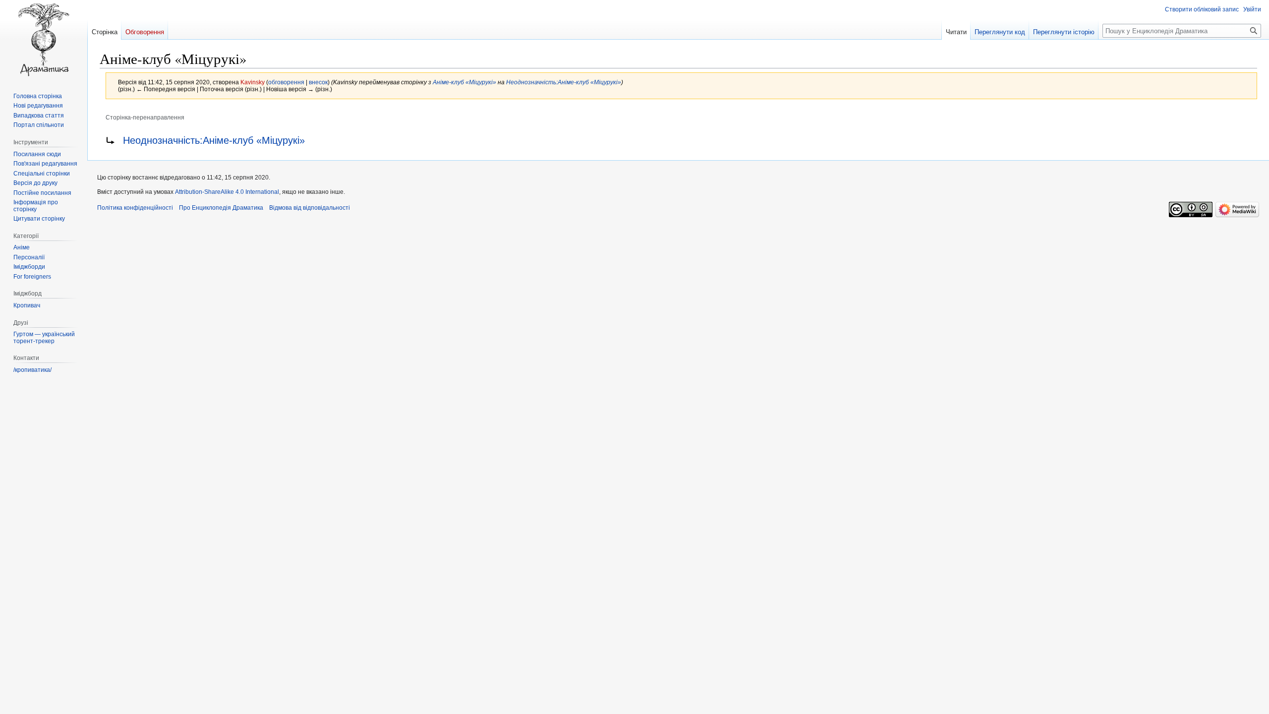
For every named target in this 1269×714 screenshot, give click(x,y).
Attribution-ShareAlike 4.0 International (227, 191)
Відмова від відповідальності (309, 207)
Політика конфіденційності (135, 207)
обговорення (286, 82)
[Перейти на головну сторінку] (43, 39)
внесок (318, 82)
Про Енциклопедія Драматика (221, 207)
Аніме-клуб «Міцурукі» (464, 82)
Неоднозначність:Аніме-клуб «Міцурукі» (563, 82)
